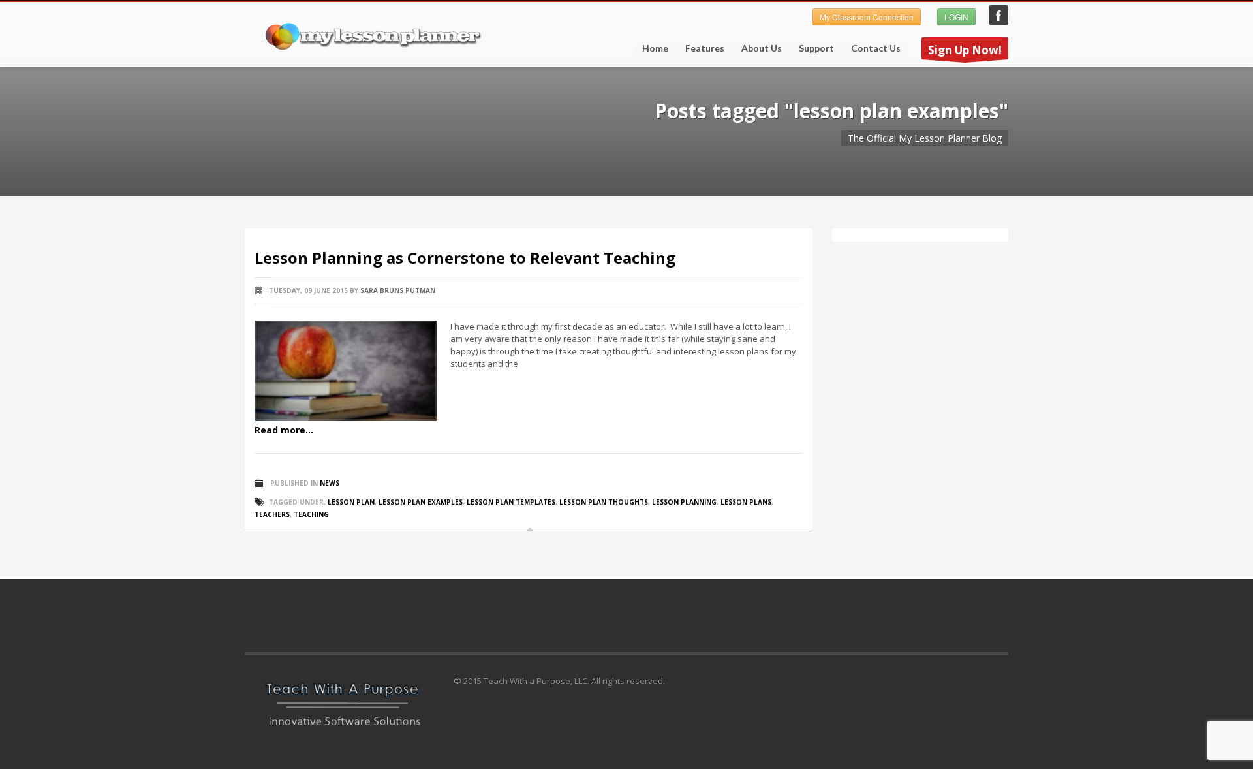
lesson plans (745, 502)
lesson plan (351, 502)
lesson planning (684, 502)
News (329, 483)
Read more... (284, 430)
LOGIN (956, 16)
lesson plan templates (511, 502)
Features (700, 48)
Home (655, 48)
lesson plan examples (421, 502)
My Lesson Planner (998, 15)
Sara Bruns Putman (397, 290)
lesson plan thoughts (603, 502)
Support (812, 48)
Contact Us (876, 48)
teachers (272, 514)
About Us (761, 48)
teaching (311, 514)
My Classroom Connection (867, 16)
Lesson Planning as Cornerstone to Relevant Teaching (465, 257)
